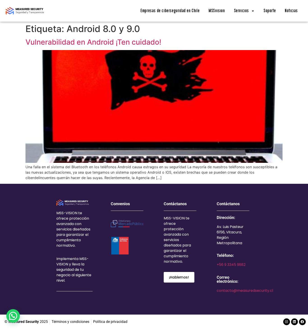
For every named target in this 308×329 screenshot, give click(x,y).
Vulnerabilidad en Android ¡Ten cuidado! (93, 42)
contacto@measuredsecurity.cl (245, 290)
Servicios (241, 10)
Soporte (270, 10)
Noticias (291, 10)
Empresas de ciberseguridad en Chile (170, 10)
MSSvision (217, 10)
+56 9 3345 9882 (231, 264)
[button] (13, 316)
